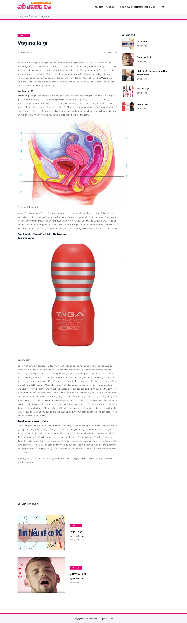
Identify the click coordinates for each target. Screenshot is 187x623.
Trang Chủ (23, 16)
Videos (110, 7)
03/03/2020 (142, 46)
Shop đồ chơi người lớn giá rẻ (137, 7)
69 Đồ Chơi (78, 536)
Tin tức (99, 7)
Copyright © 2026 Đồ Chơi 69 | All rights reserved (93, 619)
